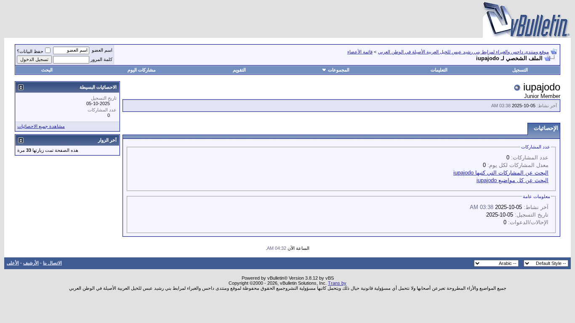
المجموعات (338, 69)
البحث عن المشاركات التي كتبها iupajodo (500, 172)
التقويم (239, 69)
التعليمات (439, 69)
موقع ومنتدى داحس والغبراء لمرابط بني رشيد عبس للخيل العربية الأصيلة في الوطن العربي (463, 51)
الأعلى (13, 262)
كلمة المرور (101, 59)
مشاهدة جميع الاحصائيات (41, 126)
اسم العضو (102, 50)
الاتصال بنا (52, 262)
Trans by (337, 283)
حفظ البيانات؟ (30, 51)
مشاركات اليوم (142, 69)
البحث (47, 69)
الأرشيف (31, 262)
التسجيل (520, 69)
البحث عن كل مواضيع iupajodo (512, 180)
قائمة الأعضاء (360, 51)
